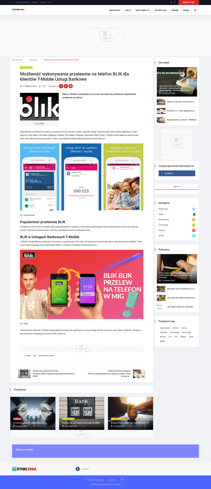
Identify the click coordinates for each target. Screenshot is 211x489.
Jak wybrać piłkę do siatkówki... (180, 307)
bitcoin (176, 328)
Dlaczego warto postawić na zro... (181, 289)
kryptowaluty (165, 328)
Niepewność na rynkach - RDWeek (181, 120)
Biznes (186, 10)
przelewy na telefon (47, 356)
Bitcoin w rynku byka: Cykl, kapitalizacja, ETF (130, 423)
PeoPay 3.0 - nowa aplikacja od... (181, 111)
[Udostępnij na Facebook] (61, 86)
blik (34, 356)
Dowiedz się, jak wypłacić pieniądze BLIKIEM (81, 423)
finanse (163, 337)
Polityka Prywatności (22, 2)
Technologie (160, 10)
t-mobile (27, 356)
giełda (162, 341)
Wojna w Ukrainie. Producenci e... (181, 102)
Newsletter (188, 2)
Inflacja (183, 337)
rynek (191, 337)
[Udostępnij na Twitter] (66, 86)
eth (176, 337)
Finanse (174, 10)
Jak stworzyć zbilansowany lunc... (181, 298)
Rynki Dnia (18, 60)
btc (170, 337)
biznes (184, 328)
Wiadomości (114, 10)
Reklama (35, 2)
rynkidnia (163, 332)
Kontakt (43, 2)
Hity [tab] (178, 186)
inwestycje (186, 332)
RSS (49, 2)
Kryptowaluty (142, 10)
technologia (174, 332)
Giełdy (128, 10)
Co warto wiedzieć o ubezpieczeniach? (29, 423)
